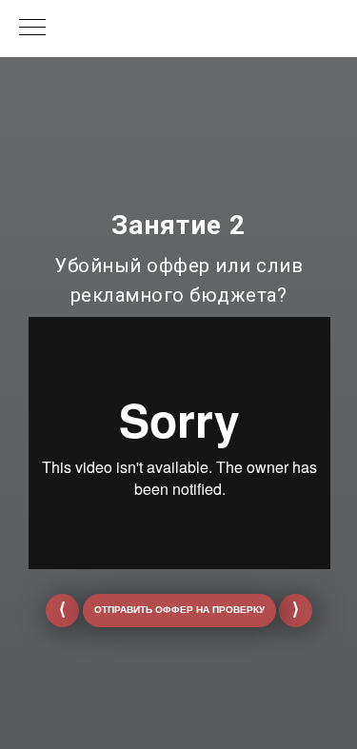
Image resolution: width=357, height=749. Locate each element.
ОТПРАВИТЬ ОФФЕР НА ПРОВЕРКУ (179, 609)
